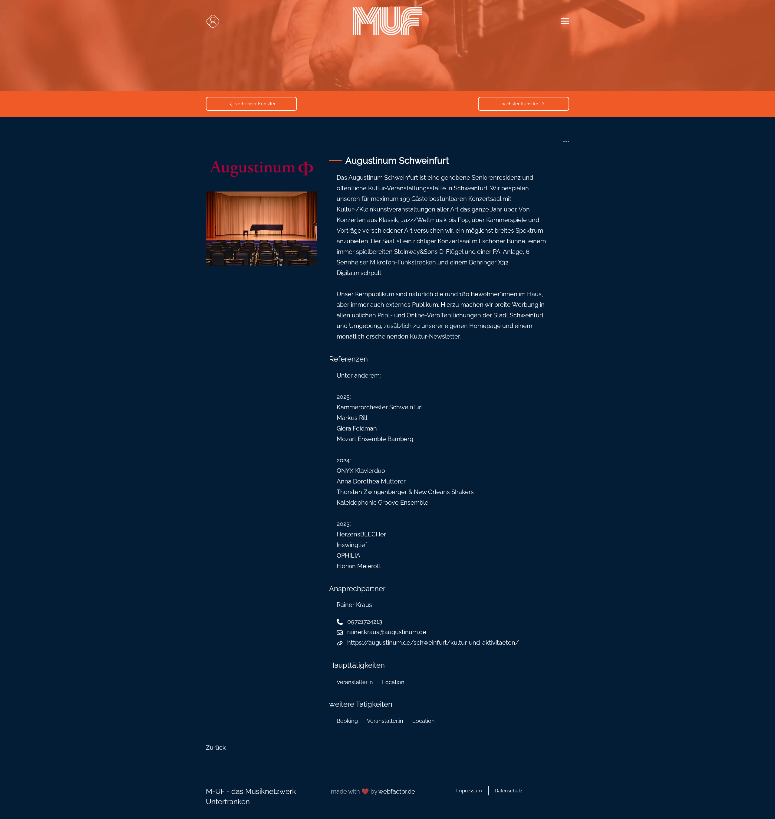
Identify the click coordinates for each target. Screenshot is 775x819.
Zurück (216, 747)
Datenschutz (509, 791)
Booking (347, 721)
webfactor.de (396, 791)
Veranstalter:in (355, 682)
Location (393, 682)
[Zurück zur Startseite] (387, 21)
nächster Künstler (519, 103)
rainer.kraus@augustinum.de (386, 632)
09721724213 (364, 621)
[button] (212, 21)
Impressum (469, 791)
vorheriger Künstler (255, 103)
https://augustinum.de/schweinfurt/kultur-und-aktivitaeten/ (433, 642)
